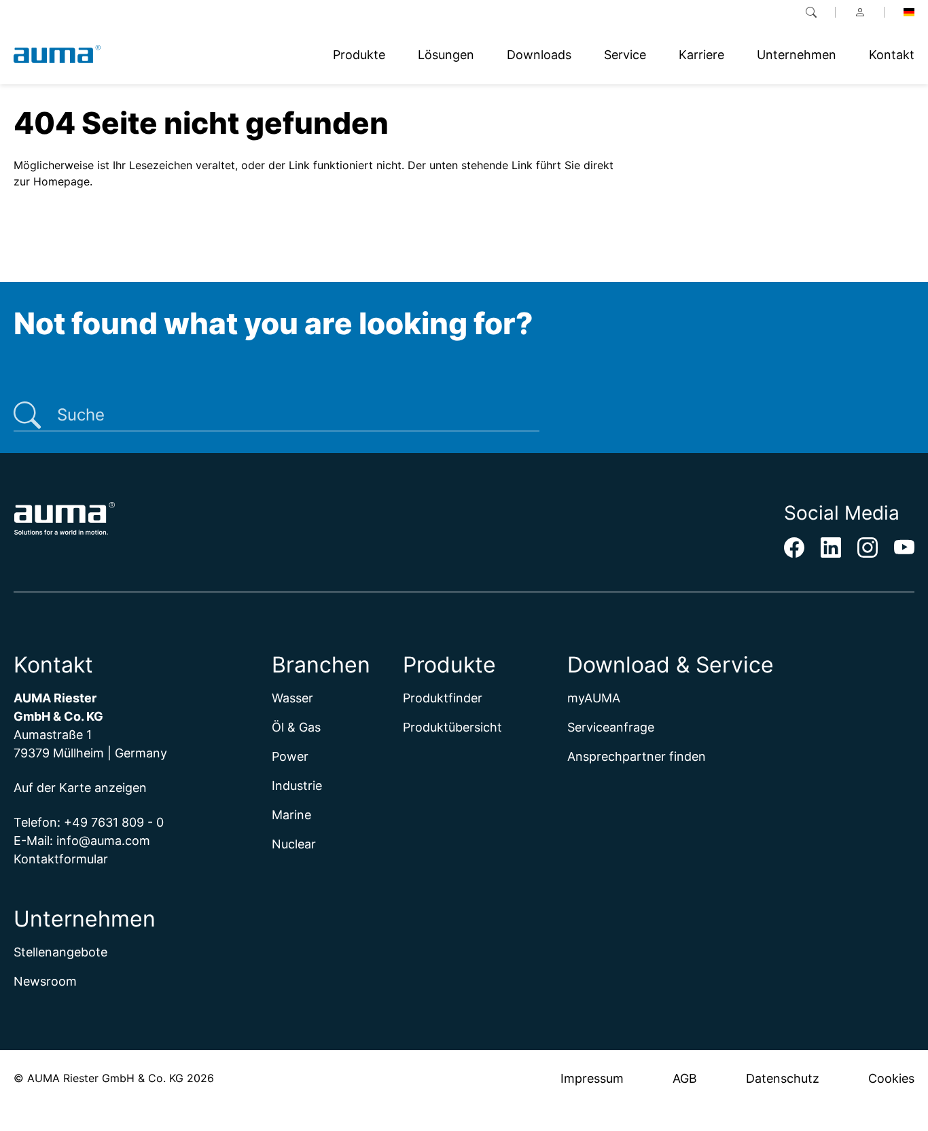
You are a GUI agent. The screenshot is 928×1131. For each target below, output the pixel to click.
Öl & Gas (296, 727)
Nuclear (294, 844)
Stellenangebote (60, 952)
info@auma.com (103, 840)
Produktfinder (442, 698)
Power (290, 756)
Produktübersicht (452, 727)
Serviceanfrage (610, 727)
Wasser (292, 698)
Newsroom (45, 981)
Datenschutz (782, 1078)
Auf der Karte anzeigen (80, 787)
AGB (685, 1078)
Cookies (891, 1078)
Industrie (297, 785)
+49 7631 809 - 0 (114, 822)
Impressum (592, 1078)
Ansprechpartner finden (636, 756)
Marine (291, 815)
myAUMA (593, 698)
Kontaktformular (61, 859)
